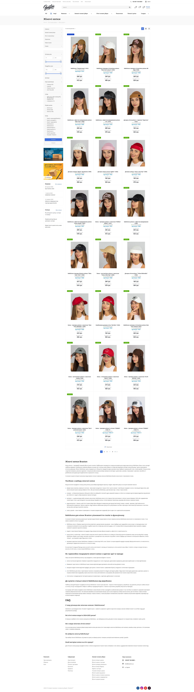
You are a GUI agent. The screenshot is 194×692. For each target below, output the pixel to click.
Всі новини (58, 184)
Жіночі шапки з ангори (98, 662)
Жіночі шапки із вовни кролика (101, 675)
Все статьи (59, 210)
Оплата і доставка (73, 664)
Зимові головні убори (98, 657)
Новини (46, 662)
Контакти (70, 666)
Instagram (141, 688)
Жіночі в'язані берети (98, 666)
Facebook (137, 688)
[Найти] (129, 7)
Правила (70, 668)
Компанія (46, 657)
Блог (45, 664)
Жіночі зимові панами (98, 679)
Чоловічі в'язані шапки (98, 670)
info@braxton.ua (129, 664)
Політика (70, 670)
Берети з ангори (96, 668)
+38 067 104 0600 (130, 660)
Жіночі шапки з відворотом (99, 677)
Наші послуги (71, 660)
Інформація (71, 657)
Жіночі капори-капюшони (99, 664)
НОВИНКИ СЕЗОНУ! (50, 195)
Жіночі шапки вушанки (98, 673)
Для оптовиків (72, 662)
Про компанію (47, 660)
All (115, 451)
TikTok (149, 688)
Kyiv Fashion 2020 (49, 188)
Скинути (53, 143)
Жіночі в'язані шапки (98, 660)
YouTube (145, 688)
